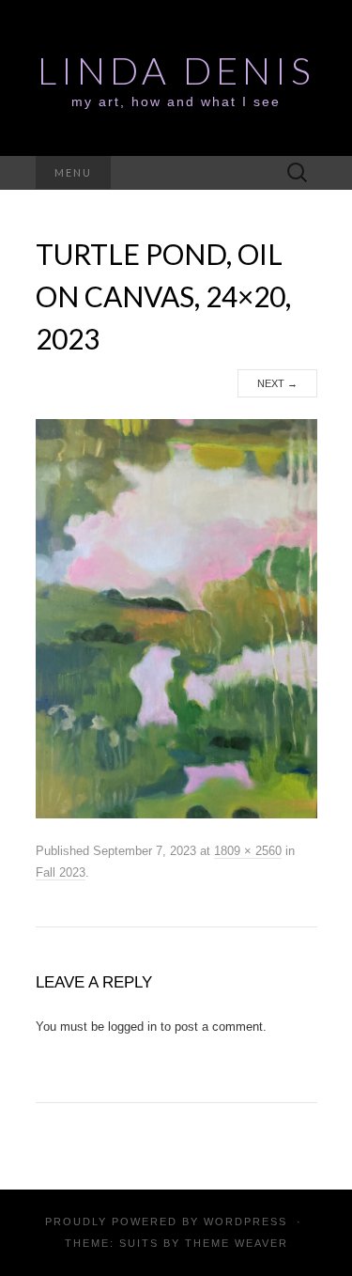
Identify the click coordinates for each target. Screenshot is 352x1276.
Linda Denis (176, 70)
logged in (132, 1026)
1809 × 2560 (248, 851)
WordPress (245, 1221)
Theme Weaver (236, 1243)
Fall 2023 (60, 872)
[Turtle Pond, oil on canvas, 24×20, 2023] (176, 618)
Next (277, 383)
